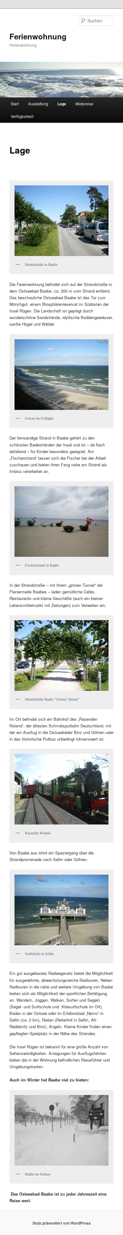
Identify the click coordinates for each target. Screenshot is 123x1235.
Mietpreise (84, 103)
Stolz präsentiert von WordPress (61, 1223)
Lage (61, 104)
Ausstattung (38, 103)
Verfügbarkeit (22, 116)
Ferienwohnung (38, 36)
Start (15, 103)
